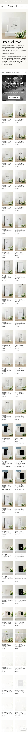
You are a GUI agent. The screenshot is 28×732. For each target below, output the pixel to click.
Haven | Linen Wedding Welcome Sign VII (7, 300)
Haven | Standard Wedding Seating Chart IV (19, 370)
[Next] (26, 2)
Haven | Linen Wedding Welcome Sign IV (20, 254)
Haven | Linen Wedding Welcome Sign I (7, 231)
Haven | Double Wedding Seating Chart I (6, 486)
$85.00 (3, 625)
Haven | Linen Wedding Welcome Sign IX (7, 324)
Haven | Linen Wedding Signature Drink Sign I (7, 645)
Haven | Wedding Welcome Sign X (19, 208)
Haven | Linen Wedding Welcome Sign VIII (20, 300)
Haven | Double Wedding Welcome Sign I (7, 440)
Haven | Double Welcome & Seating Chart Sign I (7, 463)
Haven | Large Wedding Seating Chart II (19, 393)
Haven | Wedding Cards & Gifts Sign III (7, 713)
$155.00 (4, 234)
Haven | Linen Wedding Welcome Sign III (7, 254)
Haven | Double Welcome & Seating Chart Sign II (20, 463)
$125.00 (4, 122)
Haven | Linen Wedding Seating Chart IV (19, 533)
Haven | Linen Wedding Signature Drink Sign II (20, 645)
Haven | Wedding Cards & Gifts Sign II (20, 691)
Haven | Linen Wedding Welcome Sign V (7, 277)
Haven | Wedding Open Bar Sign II (19, 555)
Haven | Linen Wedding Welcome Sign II (20, 231)
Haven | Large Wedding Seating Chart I (6, 393)
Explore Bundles (14, 97)
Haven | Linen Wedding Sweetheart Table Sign (20, 714)
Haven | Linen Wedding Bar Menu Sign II (20, 669)
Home (3, 72)
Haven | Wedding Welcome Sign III (6, 142)
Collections (8, 72)
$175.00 (4, 512)
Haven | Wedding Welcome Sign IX (6, 208)
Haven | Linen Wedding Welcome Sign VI (20, 277)
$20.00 (3, 693)
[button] (22, 6)
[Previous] (2, 2)
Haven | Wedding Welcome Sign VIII (19, 186)
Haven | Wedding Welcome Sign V (6, 164)
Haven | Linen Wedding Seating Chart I (6, 510)
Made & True (14, 6)
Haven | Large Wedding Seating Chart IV (19, 417)
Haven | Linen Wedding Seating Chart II (19, 510)
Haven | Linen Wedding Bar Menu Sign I (7, 669)
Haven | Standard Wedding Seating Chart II (19, 347)
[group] (14, 2)
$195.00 (4, 350)
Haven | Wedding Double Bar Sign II (19, 623)
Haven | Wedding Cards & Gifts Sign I (7, 691)
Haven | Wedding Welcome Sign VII (6, 186)
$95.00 (3, 648)
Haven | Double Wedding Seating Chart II (19, 486)
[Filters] (26, 72)
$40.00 (3, 558)
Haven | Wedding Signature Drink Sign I (7, 578)
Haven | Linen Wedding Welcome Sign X (20, 324)
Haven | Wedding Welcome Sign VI (19, 164)
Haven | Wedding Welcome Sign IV (19, 142)
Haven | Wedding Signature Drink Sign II (20, 578)
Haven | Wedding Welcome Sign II (19, 120)
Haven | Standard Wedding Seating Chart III (6, 370)
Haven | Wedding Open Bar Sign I (6, 555)
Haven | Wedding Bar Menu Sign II (20, 601)
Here (21, 1)
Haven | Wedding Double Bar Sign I (6, 623)
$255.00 (4, 396)
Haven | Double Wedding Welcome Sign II (20, 440)
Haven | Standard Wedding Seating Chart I (6, 347)
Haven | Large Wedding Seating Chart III (6, 417)
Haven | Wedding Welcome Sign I (6, 120)
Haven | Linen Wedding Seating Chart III (6, 533)
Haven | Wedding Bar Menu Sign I (7, 601)
